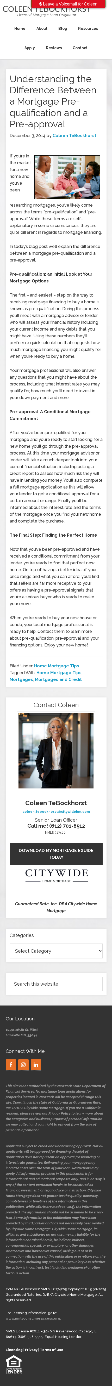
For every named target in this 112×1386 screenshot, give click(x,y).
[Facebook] (11, 1064)
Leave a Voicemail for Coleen (69, 4)
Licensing (14, 1350)
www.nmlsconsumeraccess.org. (33, 1318)
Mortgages (21, 679)
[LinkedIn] (36, 1064)
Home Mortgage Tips (56, 665)
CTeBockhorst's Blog (56, 11)
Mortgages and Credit (58, 679)
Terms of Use (51, 1350)
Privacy (31, 1350)
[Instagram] (23, 1064)
